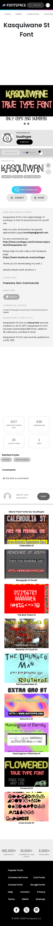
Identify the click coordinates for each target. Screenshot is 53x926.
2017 (13, 422)
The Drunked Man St (26, 684)
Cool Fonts (39, 877)
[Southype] (8, 138)
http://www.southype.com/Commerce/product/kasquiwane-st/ (26, 243)
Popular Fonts (15, 870)
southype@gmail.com (36, 232)
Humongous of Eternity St (26, 753)
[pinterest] (36, 910)
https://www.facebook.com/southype (24, 257)
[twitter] (26, 910)
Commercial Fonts (18, 877)
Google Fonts (37, 884)
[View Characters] (48, 165)
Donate (13, 297)
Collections (33, 14)
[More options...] (48, 172)
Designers (44, 854)
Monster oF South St (27, 649)
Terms (11, 899)
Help (10, 891)
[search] (35, 5)
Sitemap (40, 899)
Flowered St (26, 788)
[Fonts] (14, 5)
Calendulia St (26, 545)
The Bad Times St (26, 614)
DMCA (25, 899)
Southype (23, 137)
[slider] (27, 153)
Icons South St (26, 822)
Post (43, 496)
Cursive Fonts (15, 884)
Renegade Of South (26, 580)
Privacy (41, 891)
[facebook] (16, 910)
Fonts (8, 14)
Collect (19, 197)
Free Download (29, 190)
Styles (18, 14)
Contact (24, 142)
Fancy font (33, 322)
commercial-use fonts (26, 855)
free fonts (9, 854)
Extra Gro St (26, 718)
